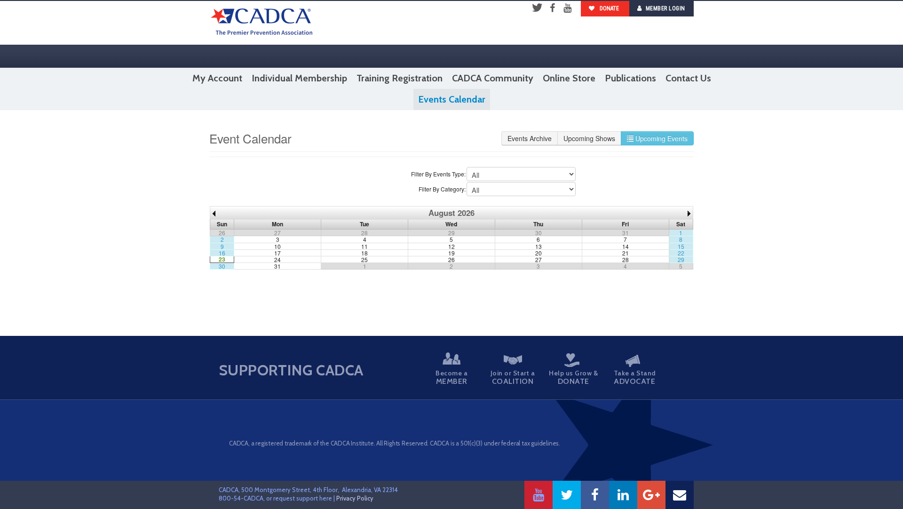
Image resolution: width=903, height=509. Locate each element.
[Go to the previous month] (214, 212)
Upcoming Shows (589, 138)
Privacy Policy (354, 498)
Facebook (552, 8)
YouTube (567, 8)
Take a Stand (635, 377)
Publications (630, 78)
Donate (608, 8)
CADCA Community (492, 78)
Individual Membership (299, 78)
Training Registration (399, 78)
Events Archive (529, 138)
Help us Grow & (573, 377)
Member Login (665, 8)
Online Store (569, 78)
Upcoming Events (661, 138)
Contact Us (688, 78)
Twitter (537, 8)
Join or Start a (513, 377)
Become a (451, 377)
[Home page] (262, 22)
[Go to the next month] (689, 212)
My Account (217, 78)
